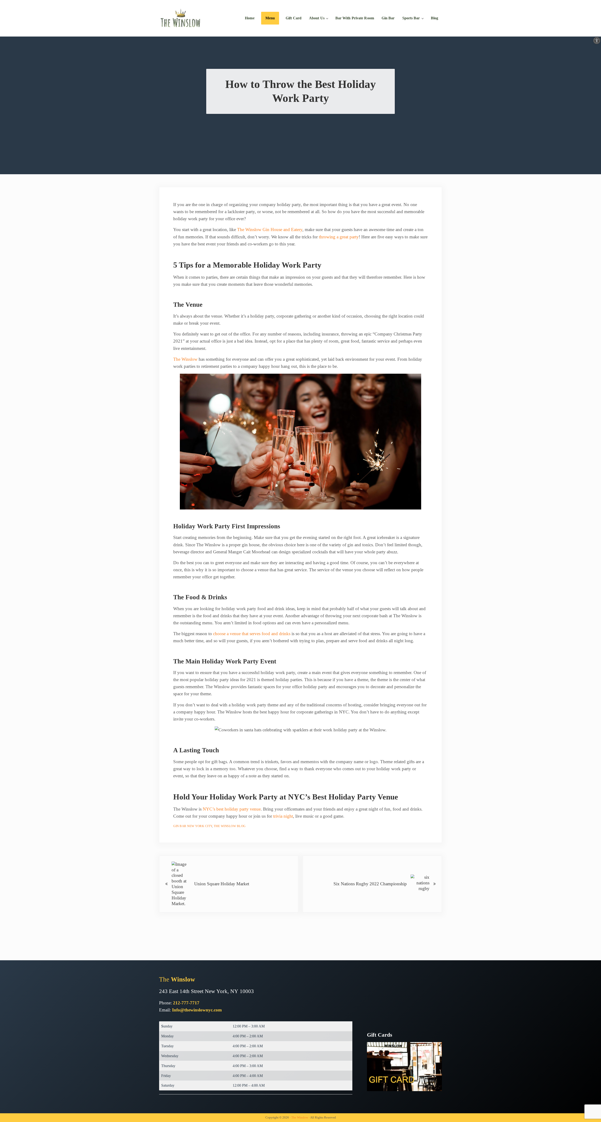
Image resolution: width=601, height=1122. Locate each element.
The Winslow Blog (230, 826)
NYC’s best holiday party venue (232, 809)
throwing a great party (339, 236)
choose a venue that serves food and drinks (251, 633)
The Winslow (185, 359)
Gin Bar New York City (192, 826)
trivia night (283, 816)
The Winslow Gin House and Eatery (269, 229)
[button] (596, 40)
